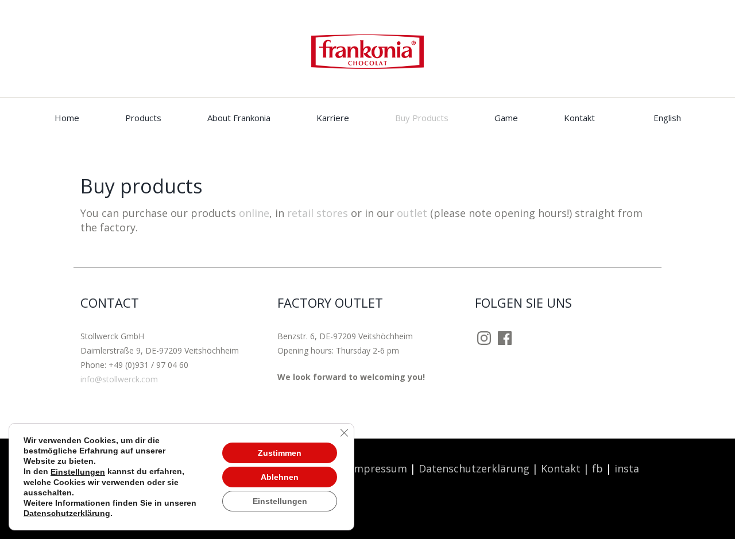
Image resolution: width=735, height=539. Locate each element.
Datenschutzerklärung (474, 468)
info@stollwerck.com (119, 379)
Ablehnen (280, 476)
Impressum (379, 468)
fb (597, 468)
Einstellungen (78, 471)
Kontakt (579, 117)
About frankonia (238, 117)
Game (506, 117)
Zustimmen (279, 452)
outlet (412, 213)
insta (628, 468)
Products (143, 117)
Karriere (332, 117)
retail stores (317, 213)
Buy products (421, 117)
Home (67, 117)
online (254, 213)
